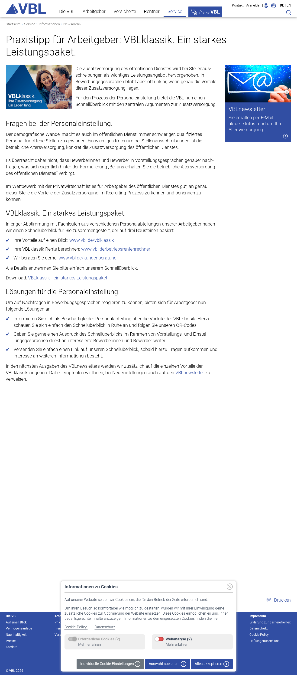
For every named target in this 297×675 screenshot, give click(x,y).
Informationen (49, 24)
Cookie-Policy (76, 627)
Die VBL (67, 11)
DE (282, 5)
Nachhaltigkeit (16, 634)
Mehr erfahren (89, 644)
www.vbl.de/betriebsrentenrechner (115, 249)
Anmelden (253, 5)
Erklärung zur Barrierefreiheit (270, 622)
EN (289, 5)
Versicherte (124, 11)
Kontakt (238, 5)
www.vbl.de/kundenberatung (87, 258)
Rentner (152, 11)
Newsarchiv (72, 24)
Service (175, 11)
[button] (278, 600)
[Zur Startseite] (26, 8)
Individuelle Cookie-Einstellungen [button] (107, 664)
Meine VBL (205, 12)
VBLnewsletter (189, 372)
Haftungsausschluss (264, 641)
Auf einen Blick (16, 622)
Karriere (11, 647)
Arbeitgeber (94, 11)
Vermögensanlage (19, 628)
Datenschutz (105, 627)
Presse (11, 641)
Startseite (13, 24)
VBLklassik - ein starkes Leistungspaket (67, 278)
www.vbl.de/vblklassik (91, 240)
